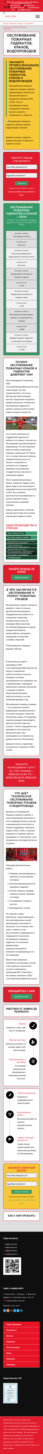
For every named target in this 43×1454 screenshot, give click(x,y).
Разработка (11, 1330)
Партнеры (11, 1365)
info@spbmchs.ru (29, 5)
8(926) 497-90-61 (26, 10)
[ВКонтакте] (4, 1310)
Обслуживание (13, 1347)
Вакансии (11, 1359)
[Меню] (36, 16)
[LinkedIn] (18, 1310)
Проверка (11, 1342)
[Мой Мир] (14, 1310)
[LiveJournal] (21, 1310)
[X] (11, 1310)
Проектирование (14, 1324)
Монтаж (10, 1336)
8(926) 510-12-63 (18, 7)
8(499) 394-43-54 (15, 777)
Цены (9, 1353)
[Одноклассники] (8, 1310)
